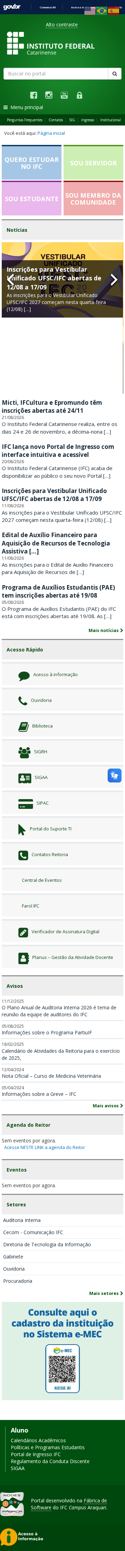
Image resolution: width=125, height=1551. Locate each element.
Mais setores (104, 1293)
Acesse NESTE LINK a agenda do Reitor (44, 1147)
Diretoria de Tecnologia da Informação (47, 1244)
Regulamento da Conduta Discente (50, 1461)
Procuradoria (17, 1281)
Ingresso (87, 119)
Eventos (17, 1169)
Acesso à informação (85, 7)
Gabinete (13, 1256)
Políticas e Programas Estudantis (48, 1447)
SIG (72, 119)
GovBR (11, 7)
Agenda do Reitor (28, 1124)
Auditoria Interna (22, 1220)
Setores (16, 1204)
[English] (90, 10)
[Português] (102, 10)
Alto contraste (62, 24)
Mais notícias (104, 630)
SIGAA (18, 1468)
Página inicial (51, 133)
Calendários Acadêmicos (38, 1440)
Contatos (56, 119)
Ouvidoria (14, 1268)
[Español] (114, 10)
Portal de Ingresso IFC (36, 1454)
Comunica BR (48, 7)
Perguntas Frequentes (24, 119)
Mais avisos (106, 1106)
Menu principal (25, 107)
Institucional (110, 119)
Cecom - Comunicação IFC (33, 1232)
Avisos (15, 985)
